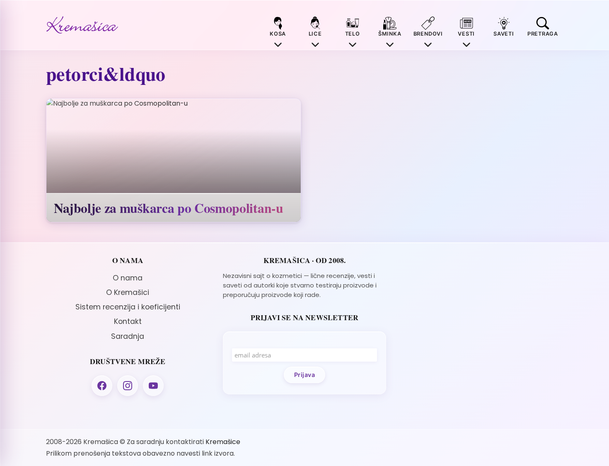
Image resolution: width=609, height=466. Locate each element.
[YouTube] (153, 385)
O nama (128, 278)
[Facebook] (102, 385)
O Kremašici (127, 292)
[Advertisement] (481, 314)
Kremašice (222, 442)
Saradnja (127, 336)
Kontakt (128, 321)
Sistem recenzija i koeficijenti (127, 307)
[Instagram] (127, 385)
